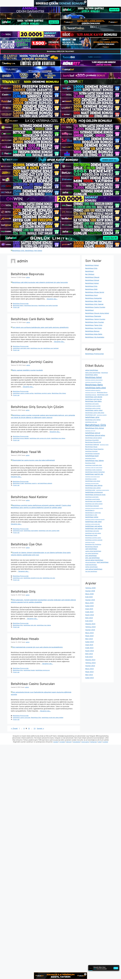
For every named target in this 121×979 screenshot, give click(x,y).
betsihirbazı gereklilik (102, 415)
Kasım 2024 (89, 615)
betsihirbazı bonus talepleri (21, 438)
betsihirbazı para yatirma (93, 485)
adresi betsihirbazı (91, 370)
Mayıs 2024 (89, 633)
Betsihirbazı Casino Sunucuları (33, 684)
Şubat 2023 (89, 678)
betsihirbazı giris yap (91, 422)
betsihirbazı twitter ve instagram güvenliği (95, 519)
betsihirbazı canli (102, 395)
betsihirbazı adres (91, 375)
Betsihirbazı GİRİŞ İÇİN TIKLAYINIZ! (60, 51)
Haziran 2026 (90, 591)
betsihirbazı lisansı (90, 458)
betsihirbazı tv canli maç (93, 512)
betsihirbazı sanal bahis (92, 497)
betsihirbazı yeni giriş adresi (93, 533)
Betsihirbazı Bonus (102, 392)
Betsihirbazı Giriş (23, 591)
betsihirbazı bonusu (90, 394)
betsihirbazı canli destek (93, 397)
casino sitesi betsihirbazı (93, 551)
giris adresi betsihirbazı (91, 553)
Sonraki (40, 728)
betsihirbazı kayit (18, 530)
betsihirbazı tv (89, 510)
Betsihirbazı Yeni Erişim (93, 328)
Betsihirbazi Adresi (92, 265)
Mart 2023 (89, 675)
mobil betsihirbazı (91, 564)
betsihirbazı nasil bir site (94, 474)
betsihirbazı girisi (92, 417)
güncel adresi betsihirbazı (94, 560)
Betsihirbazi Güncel (92, 280)
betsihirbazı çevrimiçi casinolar (93, 540)
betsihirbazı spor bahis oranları (94, 503)
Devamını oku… (52, 299)
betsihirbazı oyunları (91, 479)
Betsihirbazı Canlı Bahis (93, 401)
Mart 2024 (89, 639)
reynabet (62, 742)
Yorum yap (16, 307)
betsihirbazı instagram (92, 453)
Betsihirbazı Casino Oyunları (95, 307)
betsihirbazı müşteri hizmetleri (95, 472)
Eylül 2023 (89, 657)
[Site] (30, 88)
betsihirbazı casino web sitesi (94, 412)
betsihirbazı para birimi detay (92, 483)
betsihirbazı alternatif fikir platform (93, 382)
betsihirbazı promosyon (43, 670)
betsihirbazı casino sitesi (93, 410)
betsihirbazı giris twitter (93, 420)
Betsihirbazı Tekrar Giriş (93, 325)
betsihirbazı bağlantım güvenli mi (92, 390)
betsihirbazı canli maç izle (93, 399)
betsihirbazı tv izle (91, 515)
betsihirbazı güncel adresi (93, 438)
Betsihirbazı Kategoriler (93, 298)
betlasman (93, 742)
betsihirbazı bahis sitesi (95, 388)
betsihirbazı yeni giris (92, 531)
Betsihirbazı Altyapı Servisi (94, 292)
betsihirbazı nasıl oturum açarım (92, 476)
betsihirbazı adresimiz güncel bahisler (94, 380)
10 (29, 728)
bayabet (55, 742)
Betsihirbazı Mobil (90, 463)
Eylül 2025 (89, 597)
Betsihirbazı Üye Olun (26, 544)
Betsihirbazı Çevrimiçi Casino (32, 362)
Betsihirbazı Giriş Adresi (59, 393)
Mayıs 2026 (89, 594)
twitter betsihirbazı (91, 567)
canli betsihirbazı (91, 549)
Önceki (14, 728)
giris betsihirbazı (91, 555)
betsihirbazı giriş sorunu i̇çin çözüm (40, 438)
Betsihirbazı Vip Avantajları (94, 337)
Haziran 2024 (90, 630)
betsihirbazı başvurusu (31, 305)
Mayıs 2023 (89, 669)
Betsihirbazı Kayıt (91, 295)
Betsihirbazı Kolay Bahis (93, 334)
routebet (105, 742)
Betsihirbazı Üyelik (18, 483)
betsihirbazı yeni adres (93, 526)
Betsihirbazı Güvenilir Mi (93, 442)
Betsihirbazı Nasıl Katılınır (29, 497)
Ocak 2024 (89, 645)
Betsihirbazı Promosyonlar (21, 303)
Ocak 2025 (89, 609)
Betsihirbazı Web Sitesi (93, 301)
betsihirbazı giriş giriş (30, 625)
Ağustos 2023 (90, 660)
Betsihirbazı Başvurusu (27, 274)
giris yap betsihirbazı (92, 558)
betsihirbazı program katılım (102, 490)
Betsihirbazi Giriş (91, 268)
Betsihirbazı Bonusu (92, 331)
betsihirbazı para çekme (93, 488)
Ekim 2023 (89, 654)
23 (35, 728)
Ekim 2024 (89, 618)
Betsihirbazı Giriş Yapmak (94, 304)
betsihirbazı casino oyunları (93, 406)
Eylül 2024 (89, 621)
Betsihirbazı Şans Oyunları (94, 322)
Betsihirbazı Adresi (93, 377)
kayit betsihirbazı (103, 562)
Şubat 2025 (89, 606)
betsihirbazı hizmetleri (91, 451)
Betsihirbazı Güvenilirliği (92, 440)
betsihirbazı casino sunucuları (21, 717)
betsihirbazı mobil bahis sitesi (93, 465)
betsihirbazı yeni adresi (93, 528)
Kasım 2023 (89, 651)
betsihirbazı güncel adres (95, 435)
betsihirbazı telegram (92, 506)
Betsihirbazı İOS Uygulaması (93, 544)
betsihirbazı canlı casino (92, 403)
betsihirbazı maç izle (36, 348)
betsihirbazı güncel (92, 433)
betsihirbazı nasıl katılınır (31, 530)
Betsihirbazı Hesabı (25, 639)
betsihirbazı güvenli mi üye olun (33, 578)
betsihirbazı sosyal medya (92, 499)
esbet (100, 742)
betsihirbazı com (18, 578)
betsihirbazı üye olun (49, 578)
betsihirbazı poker (90, 490)
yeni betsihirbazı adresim (44, 483)
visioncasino (85, 742)
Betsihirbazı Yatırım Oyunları (95, 319)
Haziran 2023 (90, 666)
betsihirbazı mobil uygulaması (93, 469)
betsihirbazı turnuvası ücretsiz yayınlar (94, 508)
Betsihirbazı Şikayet (91, 546)
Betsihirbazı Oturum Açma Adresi (97, 313)
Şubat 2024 (89, 642)
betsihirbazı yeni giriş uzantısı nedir (49, 530)
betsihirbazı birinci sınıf (90, 392)
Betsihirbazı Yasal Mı (26, 452)
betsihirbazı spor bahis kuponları (48, 305)
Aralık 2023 (89, 648)
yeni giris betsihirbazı (91, 571)
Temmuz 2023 (90, 663)
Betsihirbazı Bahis (18, 305)
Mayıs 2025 (89, 603)
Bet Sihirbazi (89, 274)
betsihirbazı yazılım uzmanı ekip (92, 524)
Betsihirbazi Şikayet (92, 277)
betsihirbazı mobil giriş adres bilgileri (52, 717)
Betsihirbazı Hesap (91, 447)
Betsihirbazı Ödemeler (93, 316)
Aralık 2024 (89, 612)
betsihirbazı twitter (91, 517)
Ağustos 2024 (90, 624)
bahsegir (69, 742)
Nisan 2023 (89, 672)
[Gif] (60, 121)
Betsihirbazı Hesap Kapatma (94, 449)
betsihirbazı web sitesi (93, 522)
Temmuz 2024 (90, 627)
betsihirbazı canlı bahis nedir (21, 348)
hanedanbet (76, 742)
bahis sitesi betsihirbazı (92, 372)
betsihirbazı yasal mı (31, 483)
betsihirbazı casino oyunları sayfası (23, 393)
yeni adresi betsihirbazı (93, 569)
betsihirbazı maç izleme (58, 438)
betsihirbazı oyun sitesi (92, 481)
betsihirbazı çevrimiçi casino (42, 393)
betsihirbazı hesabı (29, 670)
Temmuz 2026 (90, 588)
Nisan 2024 (89, 636)
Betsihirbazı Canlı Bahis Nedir (32, 319)
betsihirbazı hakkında (92, 444)
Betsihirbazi (89, 271)
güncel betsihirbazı (90, 562)
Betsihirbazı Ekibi (91, 289)
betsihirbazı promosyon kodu (95, 494)
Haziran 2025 (90, 600)
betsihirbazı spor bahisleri (51, 348)
